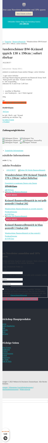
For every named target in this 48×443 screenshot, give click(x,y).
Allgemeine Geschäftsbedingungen (21, 387)
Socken (2, 328)
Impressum (4, 387)
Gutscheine (4, 351)
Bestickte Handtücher (7, 326)
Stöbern (2, 332)
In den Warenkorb (16, 103)
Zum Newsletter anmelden (19, 299)
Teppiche (8, 42)
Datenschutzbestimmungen (9, 389)
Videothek (3, 355)
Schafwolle (4, 330)
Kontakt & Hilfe (5, 361)
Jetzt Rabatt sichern (24, 14)
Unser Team (4, 359)
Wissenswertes (5, 357)
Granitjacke (4, 334)
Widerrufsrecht (25, 389)
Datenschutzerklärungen (18, 295)
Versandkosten (5, 350)
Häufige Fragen (5, 348)
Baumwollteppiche (19, 42)
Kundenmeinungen (6, 353)
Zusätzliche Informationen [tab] (14, 151)
